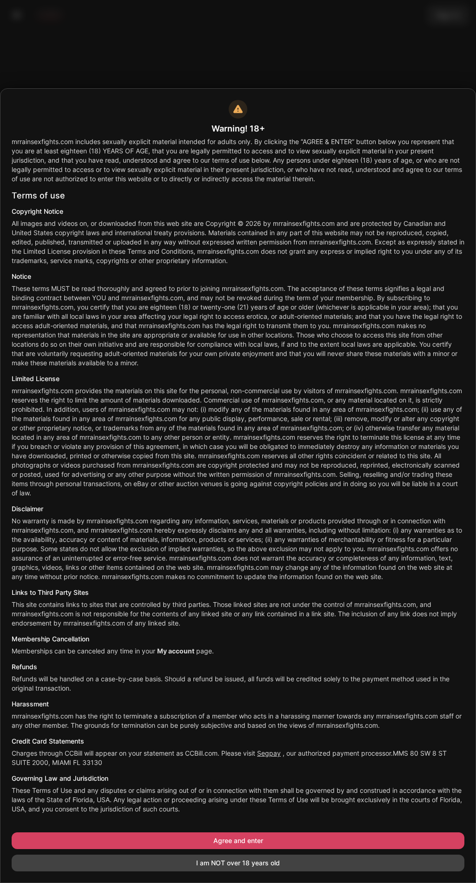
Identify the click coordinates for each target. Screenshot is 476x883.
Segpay (269, 753)
